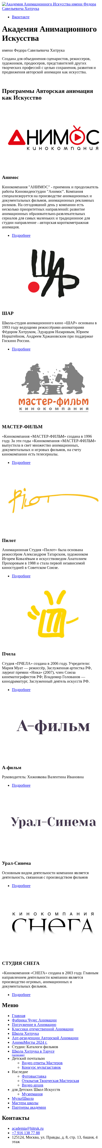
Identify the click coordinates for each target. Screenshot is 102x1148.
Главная (18, 1016)
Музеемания (32, 1094)
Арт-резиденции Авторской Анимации (45, 1038)
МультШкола (23, 1098)
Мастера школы (25, 1103)
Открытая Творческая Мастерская (50, 1081)
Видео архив (32, 1085)
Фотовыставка (34, 1076)
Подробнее (21, 235)
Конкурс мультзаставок (41, 1067)
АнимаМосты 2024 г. (29, 1042)
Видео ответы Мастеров (42, 1063)
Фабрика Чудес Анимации (34, 1020)
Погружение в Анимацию (34, 1024)
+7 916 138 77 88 (26, 1133)
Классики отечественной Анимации (43, 1029)
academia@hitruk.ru (28, 1128)
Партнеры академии (29, 1107)
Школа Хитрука (25, 1033)
